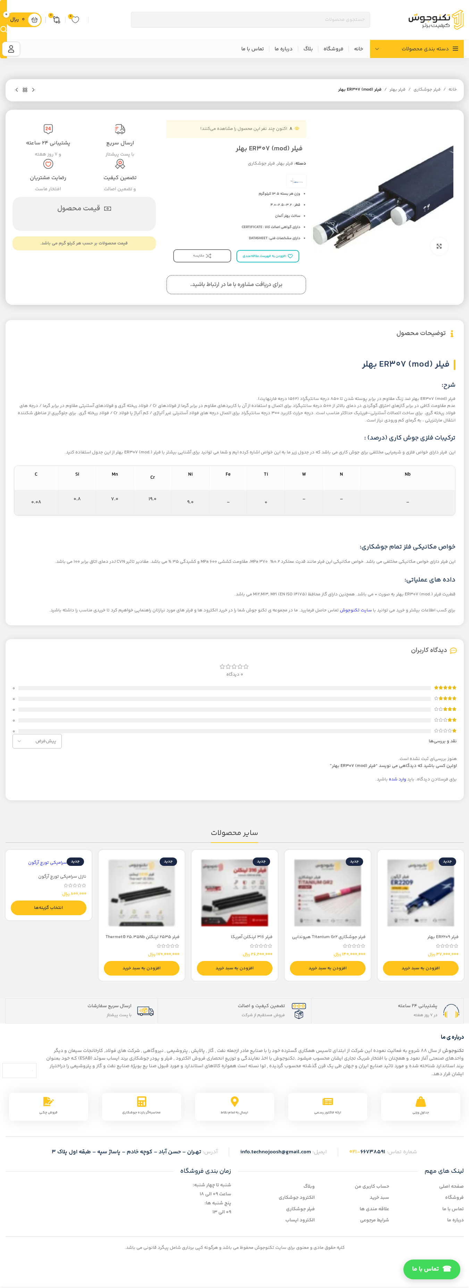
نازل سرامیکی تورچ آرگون (62, 876)
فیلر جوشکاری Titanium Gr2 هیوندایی (329, 937)
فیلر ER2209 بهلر (443, 937)
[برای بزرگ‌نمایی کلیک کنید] (439, 246)
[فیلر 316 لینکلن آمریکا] (235, 893)
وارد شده (397, 779)
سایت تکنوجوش (356, 610)
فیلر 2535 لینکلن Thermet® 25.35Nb (142, 937)
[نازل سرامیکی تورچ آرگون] (48, 862)
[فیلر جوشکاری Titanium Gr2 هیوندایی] (328, 893)
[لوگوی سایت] (436, 19)
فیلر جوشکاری (427, 89)
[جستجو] (3, 29)
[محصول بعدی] (16, 90)
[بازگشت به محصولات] (25, 90)
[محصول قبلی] (33, 90)
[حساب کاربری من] (11, 49)
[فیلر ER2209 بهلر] (421, 893)
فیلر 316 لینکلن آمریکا (252, 937)
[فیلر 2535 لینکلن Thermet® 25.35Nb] (141, 893)
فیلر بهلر (397, 89)
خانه (453, 89)
